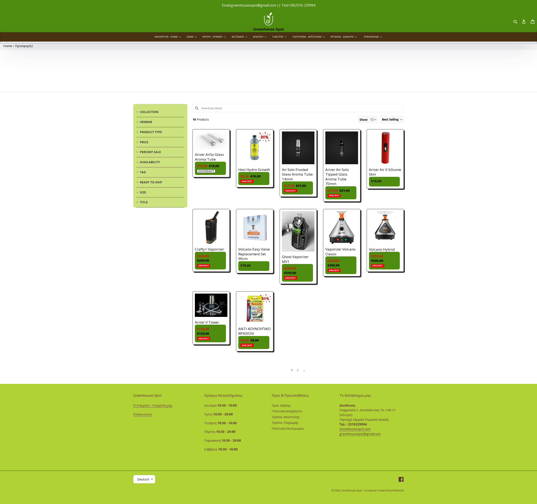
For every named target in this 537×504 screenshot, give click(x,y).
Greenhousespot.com (355, 429)
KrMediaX (398, 490)
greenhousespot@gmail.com (360, 434)
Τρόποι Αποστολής (286, 417)
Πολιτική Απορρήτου (287, 411)
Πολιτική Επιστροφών (288, 428)
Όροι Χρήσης (281, 405)
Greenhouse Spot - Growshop (359, 490)
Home (7, 46)
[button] (392, 119)
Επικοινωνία (142, 414)
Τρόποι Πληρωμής (285, 422)
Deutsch (143, 479)
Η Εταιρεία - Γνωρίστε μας (152, 405)
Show (364, 120)
